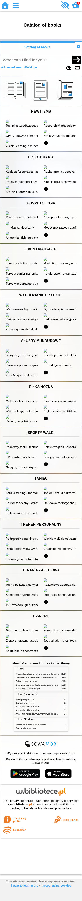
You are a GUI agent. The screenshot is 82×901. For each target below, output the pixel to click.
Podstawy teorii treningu (28, 688)
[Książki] (16, 100)
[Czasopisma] (66, 100)
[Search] (76, 60)
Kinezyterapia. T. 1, (25, 699)
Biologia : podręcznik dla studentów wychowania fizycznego (46, 685)
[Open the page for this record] (23, 122)
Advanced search (13, 67)
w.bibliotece (21, 804)
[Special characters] (77, 68)
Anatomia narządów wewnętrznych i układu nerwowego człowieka (49, 714)
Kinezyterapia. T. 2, (25, 703)
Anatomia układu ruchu (27, 706)
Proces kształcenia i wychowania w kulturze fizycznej (42, 674)
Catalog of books (37, 47)
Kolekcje (31, 67)
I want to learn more (24, 885)
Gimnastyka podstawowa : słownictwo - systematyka (42, 677)
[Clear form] (68, 68)
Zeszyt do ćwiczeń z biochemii (31, 725)
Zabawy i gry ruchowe (26, 681)
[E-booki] (41, 100)
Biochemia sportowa (26, 728)
